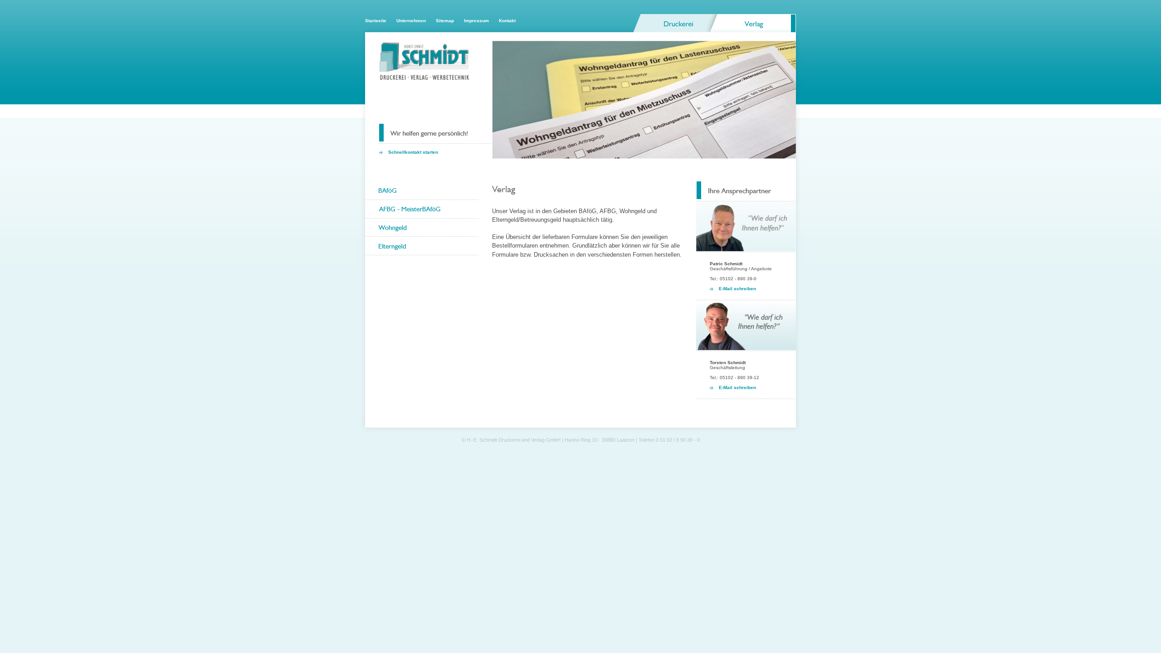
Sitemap (445, 20)
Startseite (375, 20)
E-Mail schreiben (737, 288)
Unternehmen (411, 20)
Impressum (476, 20)
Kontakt (507, 20)
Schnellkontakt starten (413, 152)
